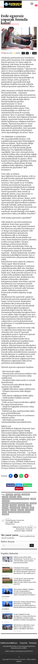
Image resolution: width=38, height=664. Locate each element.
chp (19, 496)
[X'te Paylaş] (16, 476)
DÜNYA (33, 499)
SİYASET (20, 510)
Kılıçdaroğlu (15, 507)
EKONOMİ (6, 501)
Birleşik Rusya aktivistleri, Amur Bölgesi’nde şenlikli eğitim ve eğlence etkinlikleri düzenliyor (24, 627)
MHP (32, 507)
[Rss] (19, 657)
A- (27, 53)
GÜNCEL (5, 505)
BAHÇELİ (13, 496)
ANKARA (17, 494)
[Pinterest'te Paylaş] (26, 476)
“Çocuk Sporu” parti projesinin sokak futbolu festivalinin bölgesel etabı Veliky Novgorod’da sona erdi (24, 581)
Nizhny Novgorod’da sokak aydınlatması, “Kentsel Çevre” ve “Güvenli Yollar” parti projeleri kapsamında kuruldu (24, 559)
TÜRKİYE (5, 514)
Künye (14, 643)
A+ (23, 53)
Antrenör (26, 494)
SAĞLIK (13, 510)
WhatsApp (27, 485)
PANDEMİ (6, 510)
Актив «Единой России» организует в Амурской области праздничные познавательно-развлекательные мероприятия (24, 617)
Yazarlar (23, 643)
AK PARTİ (9, 494)
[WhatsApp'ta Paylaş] (21, 476)
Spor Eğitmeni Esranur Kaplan (19, 512)
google (33, 503)
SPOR (4, 512)
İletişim (33, 643)
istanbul (22, 505)
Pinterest (19, 488)
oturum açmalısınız (7, 538)
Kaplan (5, 507)
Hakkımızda (5, 643)
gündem (13, 505)
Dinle (34, 53)
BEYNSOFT (29, 651)
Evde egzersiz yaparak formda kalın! (15, 503)
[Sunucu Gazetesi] (13, 4)
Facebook (10, 485)
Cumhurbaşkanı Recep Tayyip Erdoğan (16, 499)
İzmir (29, 505)
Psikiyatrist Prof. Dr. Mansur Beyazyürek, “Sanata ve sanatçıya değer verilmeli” (23, 528)
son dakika (29, 510)
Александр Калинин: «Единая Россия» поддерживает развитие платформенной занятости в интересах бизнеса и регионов (18, 592)
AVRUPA (5, 496)
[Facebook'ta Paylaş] (11, 476)
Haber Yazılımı (10, 651)
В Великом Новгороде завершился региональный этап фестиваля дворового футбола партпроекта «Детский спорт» (24, 570)
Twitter (18, 485)
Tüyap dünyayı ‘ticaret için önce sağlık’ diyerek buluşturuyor (14, 521)
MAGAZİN (25, 507)
